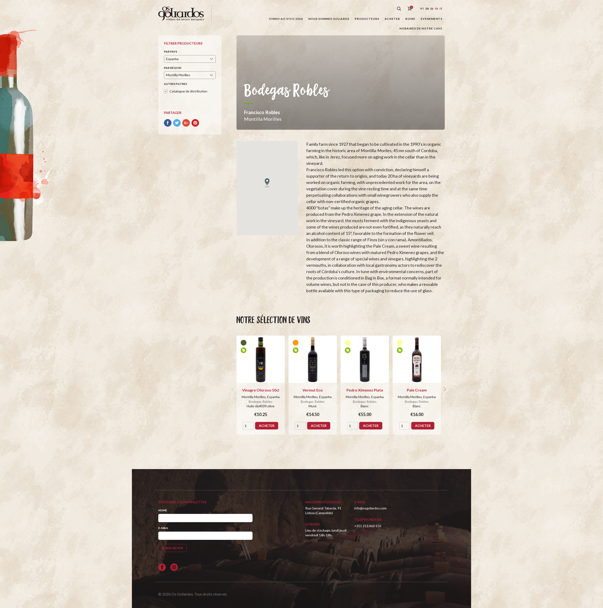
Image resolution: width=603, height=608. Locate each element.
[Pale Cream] (417, 359)
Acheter (392, 19)
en (427, 8)
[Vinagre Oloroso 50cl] (260, 359)
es (432, 8)
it (441, 8)
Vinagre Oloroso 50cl (260, 390)
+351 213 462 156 (367, 526)
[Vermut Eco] (313, 359)
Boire (410, 19)
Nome (162, 510)
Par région (172, 68)
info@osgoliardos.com (370, 508)
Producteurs (367, 19)
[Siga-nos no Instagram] (174, 567)
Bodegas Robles (261, 402)
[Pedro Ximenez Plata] (365, 359)
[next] (444, 389)
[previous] (233, 389)
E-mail (163, 528)
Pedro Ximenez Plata (364, 390)
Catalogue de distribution (188, 91)
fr (436, 8)
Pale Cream (417, 390)
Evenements (431, 19)
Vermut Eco (312, 390)
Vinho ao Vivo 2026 (286, 19)
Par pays (170, 51)
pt (422, 8)
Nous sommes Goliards (328, 19)
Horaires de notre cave (420, 28)
